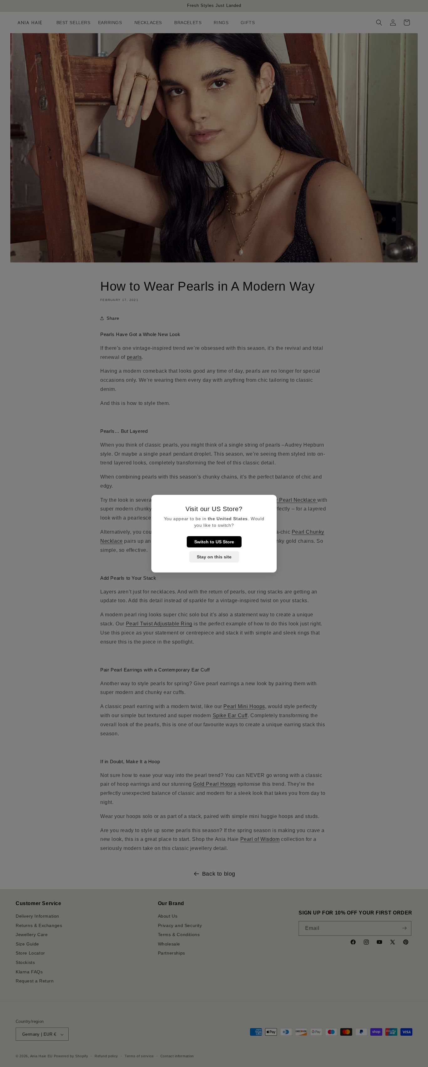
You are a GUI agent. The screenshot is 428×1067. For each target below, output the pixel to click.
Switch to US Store (214, 541)
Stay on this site (214, 556)
